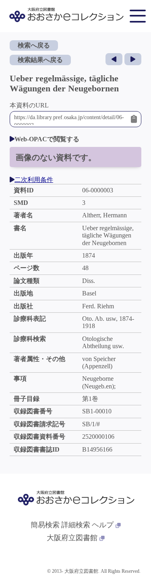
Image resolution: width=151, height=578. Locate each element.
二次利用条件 (33, 179)
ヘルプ (103, 525)
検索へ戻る (34, 45)
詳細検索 (75, 525)
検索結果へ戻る (40, 59)
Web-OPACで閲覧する (46, 139)
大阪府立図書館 (72, 538)
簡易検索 (45, 525)
